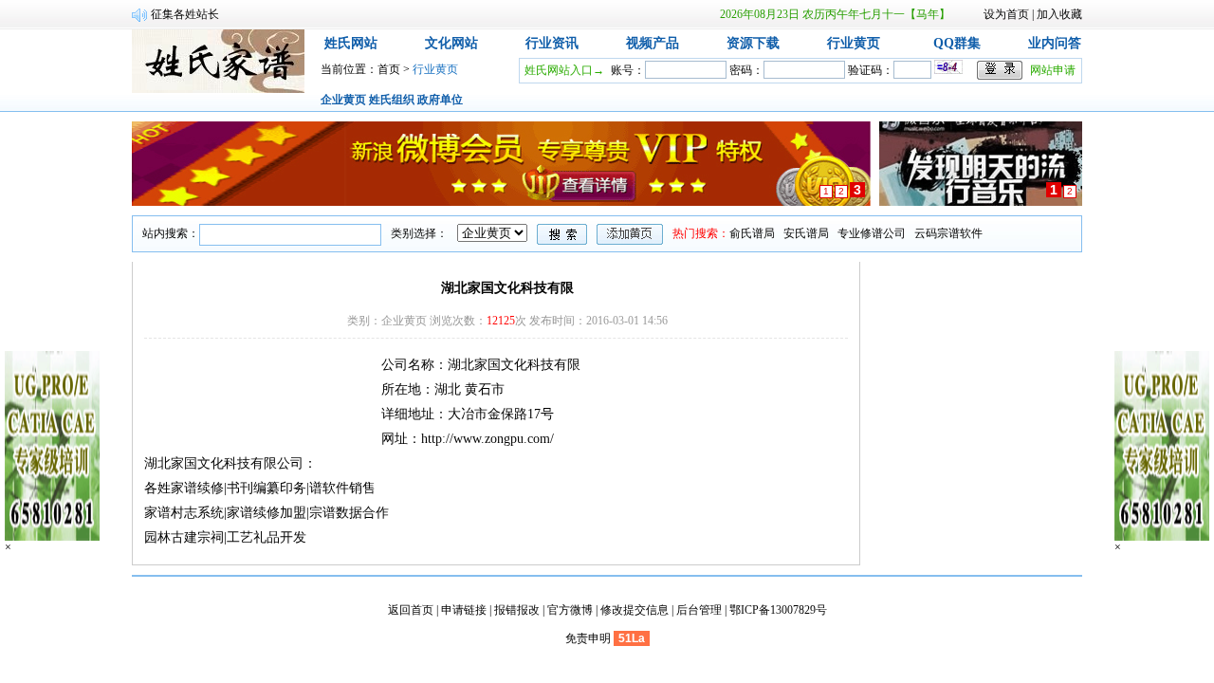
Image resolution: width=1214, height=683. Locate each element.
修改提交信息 (634, 610)
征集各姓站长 (185, 14)
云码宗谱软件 (948, 233)
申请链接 (464, 610)
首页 (388, 69)
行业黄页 (853, 43)
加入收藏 (1059, 14)
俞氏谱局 (752, 233)
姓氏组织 (391, 99)
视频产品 (652, 43)
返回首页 (410, 610)
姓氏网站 (350, 43)
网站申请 (1053, 70)
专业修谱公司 (871, 233)
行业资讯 (552, 43)
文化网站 (451, 43)
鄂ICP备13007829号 (778, 610)
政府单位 (440, 99)
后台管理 (699, 610)
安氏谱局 (806, 233)
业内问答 (1054, 43)
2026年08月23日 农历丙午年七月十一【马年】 (835, 14)
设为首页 (1006, 14)
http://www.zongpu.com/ (487, 439)
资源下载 (753, 43)
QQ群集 (957, 43)
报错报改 (517, 610)
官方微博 (570, 610)
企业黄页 (343, 99)
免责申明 (588, 638)
